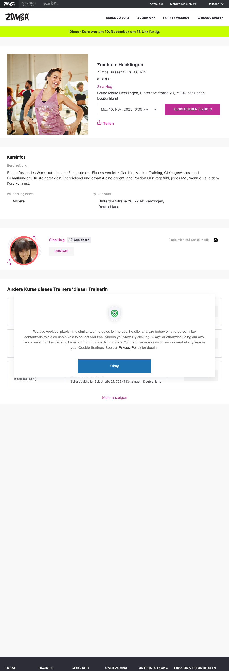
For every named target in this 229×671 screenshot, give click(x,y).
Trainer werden (176, 17)
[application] (114, 335)
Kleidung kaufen (210, 17)
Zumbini (50, 4)
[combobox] (129, 109)
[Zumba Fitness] (17, 17)
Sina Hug (104, 86)
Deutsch (214, 4)
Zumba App (146, 17)
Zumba (9, 4)
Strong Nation (29, 4)
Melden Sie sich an (183, 4)
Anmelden (157, 4)
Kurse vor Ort (117, 17)
